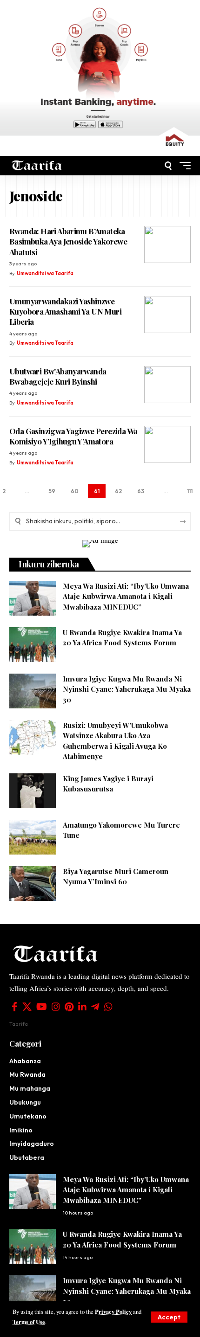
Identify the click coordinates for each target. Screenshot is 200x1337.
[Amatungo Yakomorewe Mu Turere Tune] (32, 837)
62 (118, 491)
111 (190, 491)
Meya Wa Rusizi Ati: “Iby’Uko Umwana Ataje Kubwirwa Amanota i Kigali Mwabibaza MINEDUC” (126, 596)
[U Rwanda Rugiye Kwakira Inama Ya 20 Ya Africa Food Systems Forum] (32, 644)
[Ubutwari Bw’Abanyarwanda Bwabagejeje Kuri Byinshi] (167, 384)
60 (75, 491)
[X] (27, 1007)
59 (51, 491)
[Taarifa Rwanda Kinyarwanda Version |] (37, 166)
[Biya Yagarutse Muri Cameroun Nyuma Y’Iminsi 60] (32, 883)
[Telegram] (95, 1007)
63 (140, 491)
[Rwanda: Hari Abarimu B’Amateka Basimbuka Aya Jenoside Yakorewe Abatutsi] (167, 244)
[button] (169, 1317)
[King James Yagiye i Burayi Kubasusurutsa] (32, 790)
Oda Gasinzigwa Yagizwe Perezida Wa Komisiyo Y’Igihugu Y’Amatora (73, 436)
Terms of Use (29, 1322)
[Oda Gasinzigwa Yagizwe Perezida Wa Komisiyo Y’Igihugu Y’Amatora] (167, 444)
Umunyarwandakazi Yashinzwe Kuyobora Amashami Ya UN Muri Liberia (65, 311)
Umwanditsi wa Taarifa (45, 273)
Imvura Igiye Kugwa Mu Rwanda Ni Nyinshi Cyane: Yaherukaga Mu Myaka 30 (127, 689)
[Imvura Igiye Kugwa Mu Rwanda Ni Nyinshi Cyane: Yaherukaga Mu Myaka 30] (32, 691)
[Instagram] (55, 1007)
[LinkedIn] (82, 1007)
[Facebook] (14, 1007)
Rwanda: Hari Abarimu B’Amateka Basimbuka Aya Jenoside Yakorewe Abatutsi (68, 241)
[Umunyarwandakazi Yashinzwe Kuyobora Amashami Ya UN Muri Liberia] (167, 314)
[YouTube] (41, 1007)
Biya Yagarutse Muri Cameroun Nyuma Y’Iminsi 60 (115, 877)
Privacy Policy (113, 1311)
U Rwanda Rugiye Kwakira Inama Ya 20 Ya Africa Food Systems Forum (122, 638)
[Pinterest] (69, 1007)
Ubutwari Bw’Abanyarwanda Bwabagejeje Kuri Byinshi (57, 376)
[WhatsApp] (108, 1007)
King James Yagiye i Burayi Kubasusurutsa (108, 784)
